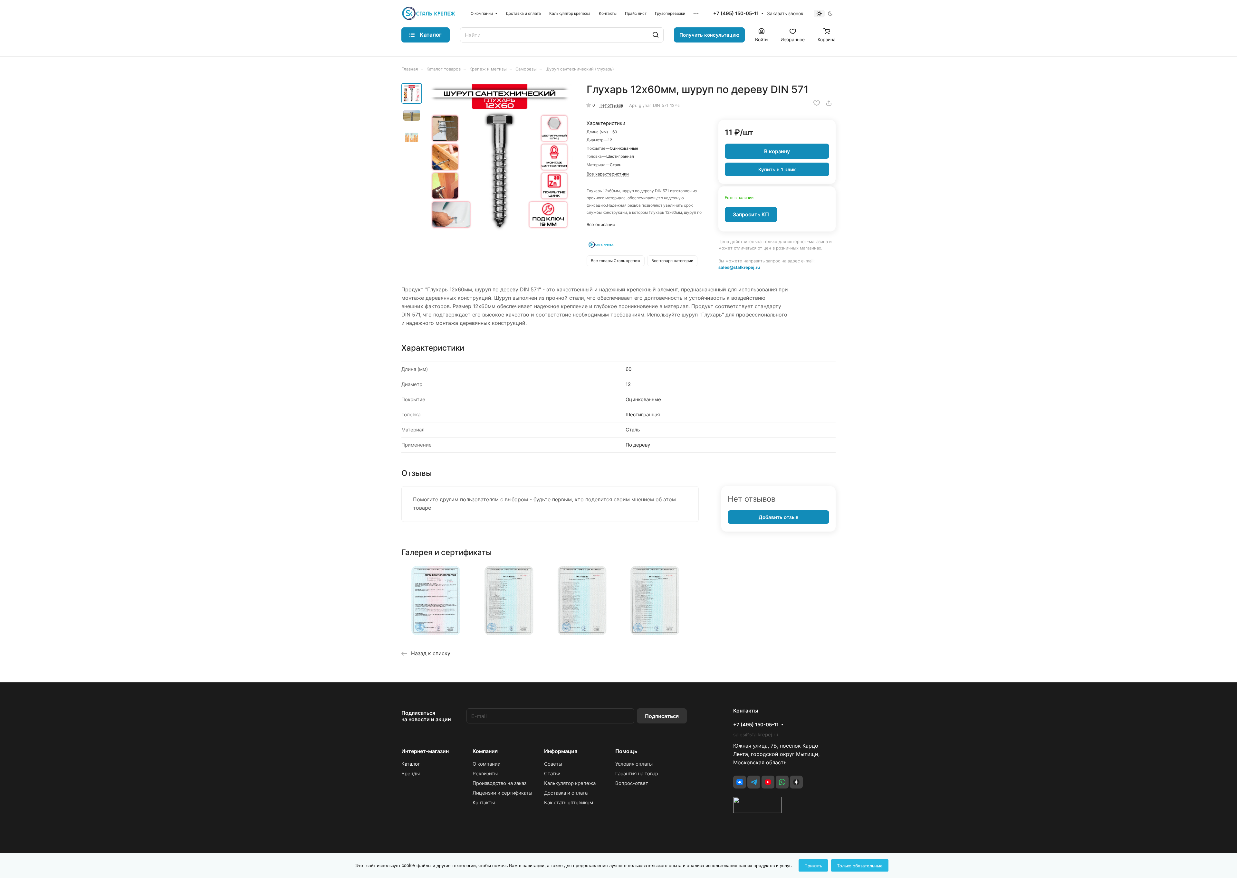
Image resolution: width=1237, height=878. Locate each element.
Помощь (626, 751)
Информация (560, 751)
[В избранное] (816, 103)
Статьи (552, 773)
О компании (487, 764)
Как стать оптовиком (568, 802)
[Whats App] (782, 782)
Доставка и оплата (566, 793)
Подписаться (662, 716)
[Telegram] (753, 782)
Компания (485, 751)
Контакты (484, 802)
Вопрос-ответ (631, 783)
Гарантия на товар (636, 773)
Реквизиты (485, 773)
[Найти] (655, 34)
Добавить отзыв (779, 517)
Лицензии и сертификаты (502, 793)
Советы (553, 764)
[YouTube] (768, 782)
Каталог (410, 764)
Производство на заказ (499, 783)
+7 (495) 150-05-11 (736, 13)
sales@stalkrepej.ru (739, 267)
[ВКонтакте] (739, 782)
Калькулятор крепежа (570, 783)
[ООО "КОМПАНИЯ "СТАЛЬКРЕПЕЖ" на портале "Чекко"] (757, 811)
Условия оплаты (634, 764)
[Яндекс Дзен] (796, 782)
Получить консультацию (709, 35)
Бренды (410, 773)
